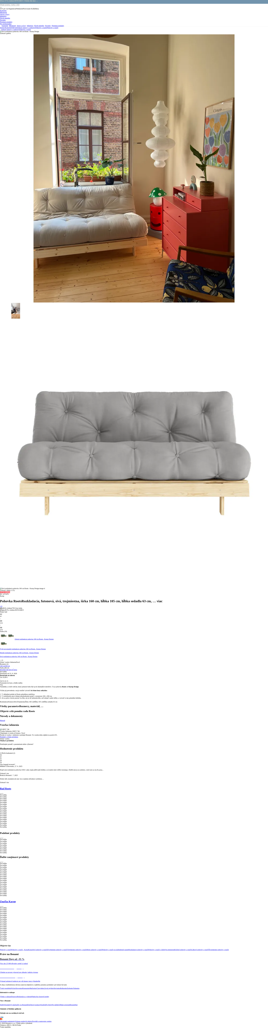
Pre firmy (49, 1005)
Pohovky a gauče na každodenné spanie (115, 950)
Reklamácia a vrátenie (24, 997)
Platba (34, 997)
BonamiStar (74, 1005)
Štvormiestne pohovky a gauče (219, 950)
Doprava (14, 997)
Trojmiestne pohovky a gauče (77, 950)
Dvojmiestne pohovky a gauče (57, 950)
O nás (13, 1005)
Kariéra (43, 1005)
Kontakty (8, 1005)
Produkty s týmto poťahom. (9, 737)
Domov (2, 28)
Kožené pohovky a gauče (183, 950)
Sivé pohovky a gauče (40, 950)
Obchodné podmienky (7, 1021)
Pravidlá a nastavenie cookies (42, 1021)
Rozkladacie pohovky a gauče (138, 950)
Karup (30, 950)
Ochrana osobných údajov (23, 1021)
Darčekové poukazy (34, 1005)
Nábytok (14, 28)
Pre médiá (55, 1005)
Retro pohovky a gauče (94, 950)
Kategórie (8, 28)
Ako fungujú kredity (42, 997)
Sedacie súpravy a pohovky (26, 28)
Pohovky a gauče (52, 28)
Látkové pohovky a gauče (200, 950)
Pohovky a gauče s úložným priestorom (161, 950)
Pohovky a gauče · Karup (19, 950)
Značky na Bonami (21, 1005)
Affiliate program (64, 1005)
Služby (2, 1005)
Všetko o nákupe (5, 997)
